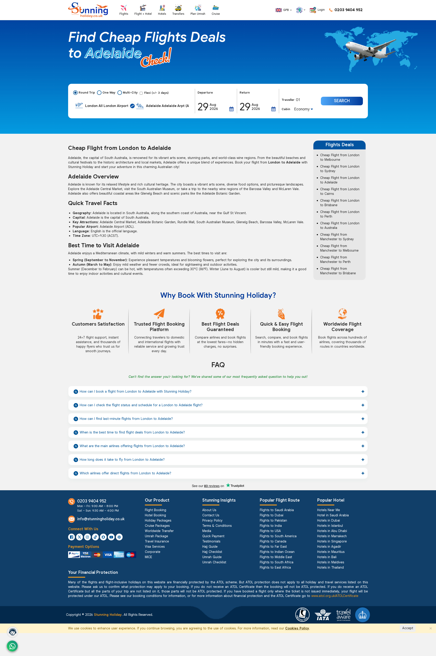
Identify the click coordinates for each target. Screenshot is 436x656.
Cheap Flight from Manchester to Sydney (337, 237)
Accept (407, 628)
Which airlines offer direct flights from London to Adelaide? (125, 473)
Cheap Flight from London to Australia (339, 225)
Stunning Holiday (108, 615)
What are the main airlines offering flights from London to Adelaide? (132, 446)
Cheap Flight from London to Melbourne (339, 157)
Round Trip (87, 92)
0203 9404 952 (348, 9)
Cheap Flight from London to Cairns (339, 191)
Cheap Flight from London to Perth (339, 214)
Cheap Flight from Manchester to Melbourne (339, 248)
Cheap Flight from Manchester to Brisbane (338, 271)
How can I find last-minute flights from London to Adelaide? (126, 419)
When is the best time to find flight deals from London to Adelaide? (132, 432)
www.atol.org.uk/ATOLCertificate (334, 596)
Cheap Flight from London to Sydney (339, 168)
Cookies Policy (297, 628)
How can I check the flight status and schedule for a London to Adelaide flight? (141, 405)
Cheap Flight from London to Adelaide (339, 180)
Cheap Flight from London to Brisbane (339, 202)
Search (342, 100)
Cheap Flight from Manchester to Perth (335, 259)
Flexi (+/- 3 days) (156, 93)
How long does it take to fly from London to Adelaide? (122, 460)
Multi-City (130, 92)
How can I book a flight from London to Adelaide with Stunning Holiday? (135, 391)
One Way (108, 92)
